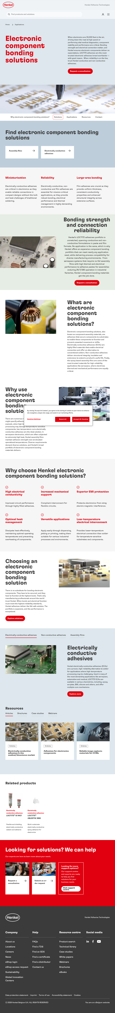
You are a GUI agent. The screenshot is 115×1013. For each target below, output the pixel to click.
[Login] (103, 14)
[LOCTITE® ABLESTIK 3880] (36, 813)
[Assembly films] (21, 152)
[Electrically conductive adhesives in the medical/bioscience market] (21, 741)
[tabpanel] (57, 672)
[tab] (21, 635)
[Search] (9, 14)
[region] (58, 415)
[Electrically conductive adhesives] (57, 152)
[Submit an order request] (44, 878)
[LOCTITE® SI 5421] (14, 813)
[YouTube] (99, 941)
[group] (57, 741)
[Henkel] (12, 917)
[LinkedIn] (87, 941)
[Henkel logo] (8, 5)
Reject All (63, 419)
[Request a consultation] (17, 878)
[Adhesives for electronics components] (57, 741)
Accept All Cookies (80, 419)
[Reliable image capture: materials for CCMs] (93, 741)
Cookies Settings (34, 419)
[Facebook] (93, 941)
